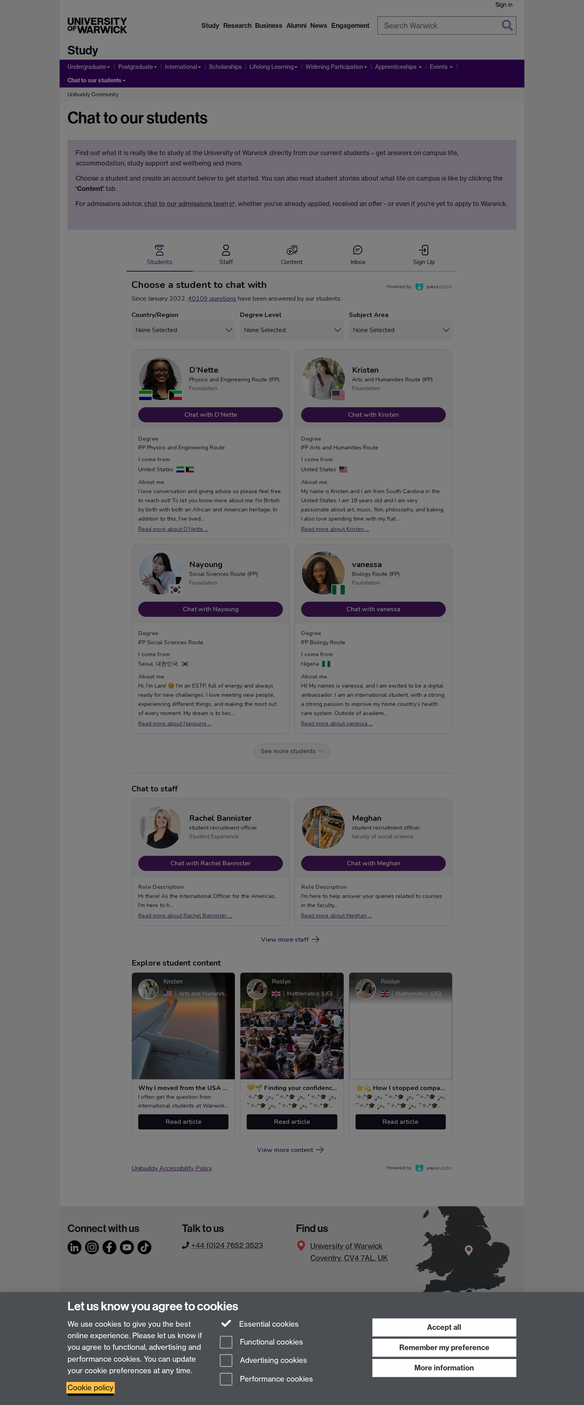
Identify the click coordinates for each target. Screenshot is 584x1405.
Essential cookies (268, 1324)
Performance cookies (275, 1379)
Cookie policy (91, 1387)
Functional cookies (270, 1342)
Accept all (444, 1327)
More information (444, 1367)
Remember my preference (444, 1347)
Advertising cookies (272, 1360)
